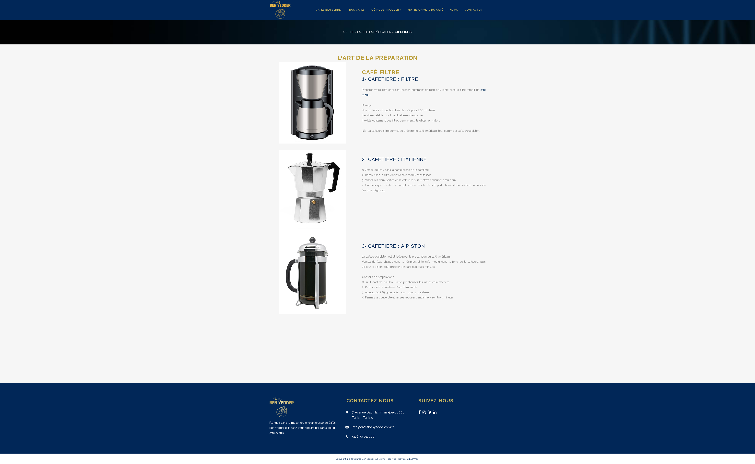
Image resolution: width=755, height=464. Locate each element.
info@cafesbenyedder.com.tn (373, 427)
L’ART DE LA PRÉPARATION (374, 32)
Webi (416, 459)
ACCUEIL (348, 32)
